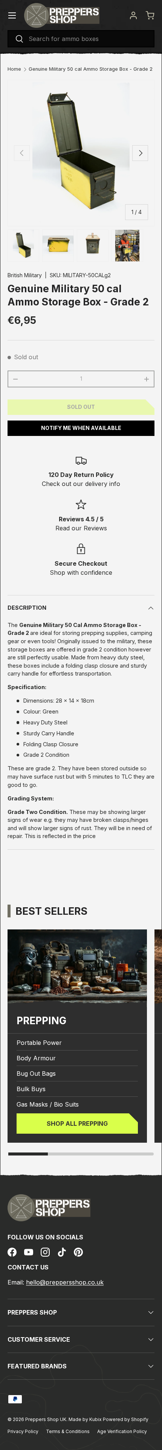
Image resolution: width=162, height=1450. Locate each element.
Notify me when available (81, 428)
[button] (150, 15)
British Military (25, 275)
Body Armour (36, 1058)
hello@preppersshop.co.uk (65, 1282)
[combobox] (81, 39)
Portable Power (39, 1042)
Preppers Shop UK (45, 1419)
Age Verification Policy (122, 1431)
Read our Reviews (81, 528)
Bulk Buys (31, 1089)
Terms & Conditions (68, 1431)
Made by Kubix (86, 1419)
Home (14, 69)
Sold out (81, 407)
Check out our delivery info (81, 483)
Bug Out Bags (36, 1073)
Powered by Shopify (125, 1419)
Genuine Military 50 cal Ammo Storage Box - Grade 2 (91, 69)
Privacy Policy (23, 1431)
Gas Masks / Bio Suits (48, 1104)
